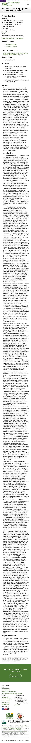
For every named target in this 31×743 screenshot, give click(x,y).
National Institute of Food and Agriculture (17, 731)
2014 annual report (11, 44)
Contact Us (17, 704)
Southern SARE (5, 702)
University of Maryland (15, 728)
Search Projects (6, 689)
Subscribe (14, 676)
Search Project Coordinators (9, 691)
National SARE (5, 697)
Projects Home (5, 688)
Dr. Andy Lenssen (6, 31)
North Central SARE (7, 699)
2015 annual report (11, 46)
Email (3, 33)
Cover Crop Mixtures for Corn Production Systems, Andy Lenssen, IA (15, 53)
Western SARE (5, 704)
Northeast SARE (6, 701)
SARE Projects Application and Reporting (12, 693)
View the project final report (13, 38)
